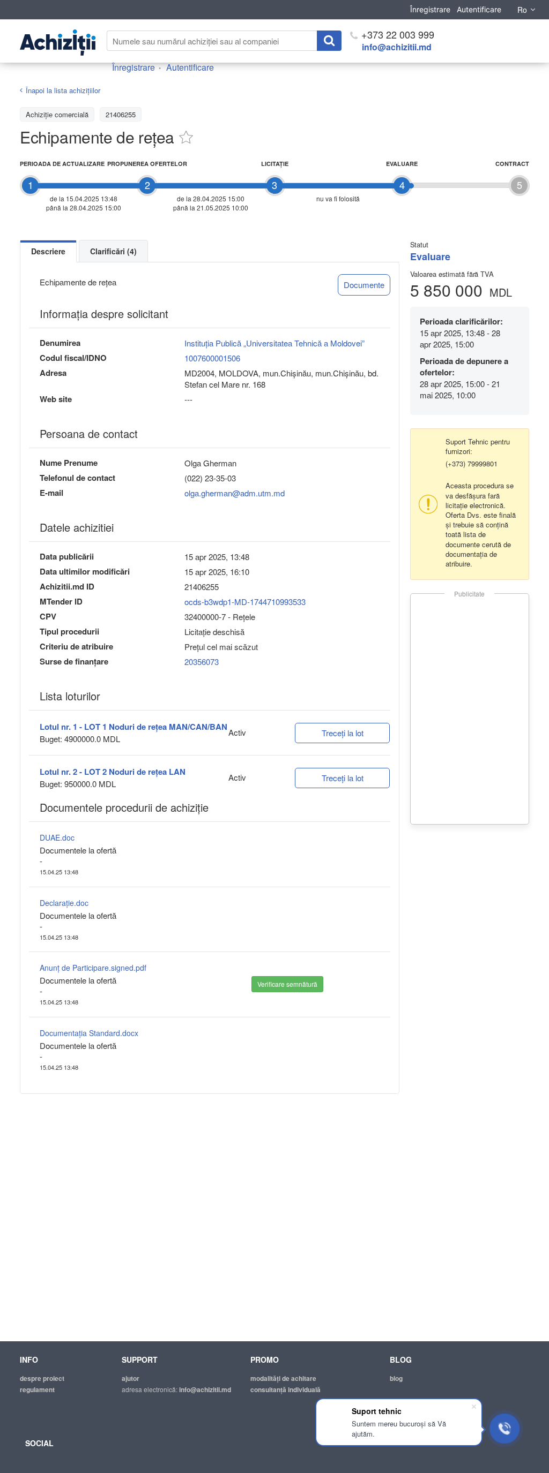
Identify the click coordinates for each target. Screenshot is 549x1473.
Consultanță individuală (285, 1389)
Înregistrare (430, 9)
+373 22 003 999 (396, 34)
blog (396, 1378)
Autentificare (479, 9)
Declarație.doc (64, 902)
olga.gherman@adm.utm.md (234, 492)
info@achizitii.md (397, 47)
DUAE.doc (57, 837)
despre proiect (42, 1378)
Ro (522, 9)
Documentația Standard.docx (89, 1033)
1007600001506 (212, 358)
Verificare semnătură (287, 983)
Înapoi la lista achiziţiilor (63, 90)
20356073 (201, 661)
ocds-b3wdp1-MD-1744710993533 (245, 601)
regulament (37, 1389)
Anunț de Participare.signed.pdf (93, 967)
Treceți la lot (342, 732)
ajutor (130, 1378)
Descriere (48, 251)
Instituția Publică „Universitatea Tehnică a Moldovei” (274, 343)
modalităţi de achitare (283, 1378)
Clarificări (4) (113, 251)
